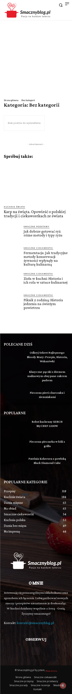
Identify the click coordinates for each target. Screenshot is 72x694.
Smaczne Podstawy (37, 226)
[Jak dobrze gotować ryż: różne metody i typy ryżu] (12, 233)
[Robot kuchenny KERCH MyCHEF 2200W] (13, 426)
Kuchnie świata (14, 207)
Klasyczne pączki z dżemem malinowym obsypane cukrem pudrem (47, 376)
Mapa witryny (51, 671)
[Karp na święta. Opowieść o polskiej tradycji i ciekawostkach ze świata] (36, 182)
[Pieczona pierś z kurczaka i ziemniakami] (13, 395)
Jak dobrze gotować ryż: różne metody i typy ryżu (43, 233)
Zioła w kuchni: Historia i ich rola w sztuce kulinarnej (45, 280)
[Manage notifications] (63, 685)
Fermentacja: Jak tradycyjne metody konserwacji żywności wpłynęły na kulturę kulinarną (46, 258)
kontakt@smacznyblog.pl (35, 623)
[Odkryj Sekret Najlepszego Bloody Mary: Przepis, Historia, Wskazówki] (13, 357)
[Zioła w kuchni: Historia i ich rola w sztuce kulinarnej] (12, 280)
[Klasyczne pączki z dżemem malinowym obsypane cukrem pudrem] (13, 376)
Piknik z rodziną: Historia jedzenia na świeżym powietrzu (43, 304)
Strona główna (11, 100)
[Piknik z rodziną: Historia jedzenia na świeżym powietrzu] (12, 302)
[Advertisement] (36, 58)
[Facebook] (36, 651)
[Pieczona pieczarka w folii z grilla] (13, 444)
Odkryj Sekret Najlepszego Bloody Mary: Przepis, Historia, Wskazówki (47, 357)
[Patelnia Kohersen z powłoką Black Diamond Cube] (13, 463)
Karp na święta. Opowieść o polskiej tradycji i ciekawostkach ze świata (35, 213)
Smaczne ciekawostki (38, 248)
